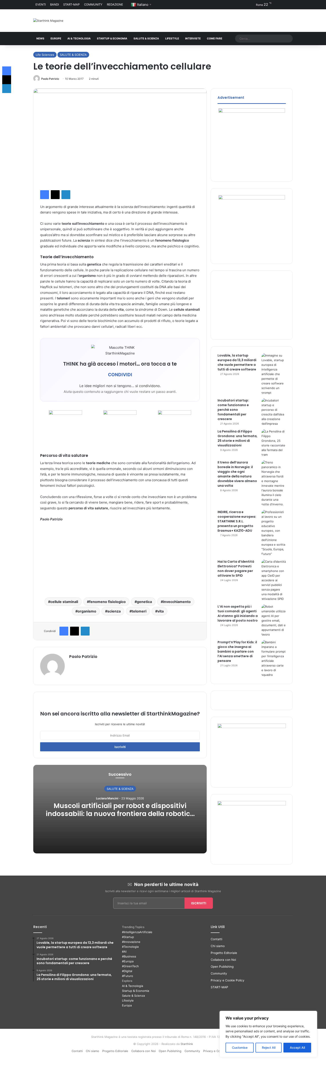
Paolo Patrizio (50, 78)
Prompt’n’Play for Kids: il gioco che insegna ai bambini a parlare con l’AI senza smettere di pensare (237, 651)
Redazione (115, 4)
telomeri (139, 611)
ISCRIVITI (198, 903)
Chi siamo (218, 946)
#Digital (127, 971)
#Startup (128, 937)
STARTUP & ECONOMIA (112, 38)
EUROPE (56, 38)
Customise (239, 1047)
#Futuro (127, 976)
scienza (114, 611)
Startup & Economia (135, 990)
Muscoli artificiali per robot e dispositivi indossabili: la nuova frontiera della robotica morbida (120, 813)
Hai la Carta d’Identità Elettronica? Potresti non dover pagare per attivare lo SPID (236, 568)
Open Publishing (222, 966)
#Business (129, 956)
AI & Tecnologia (79, 38)
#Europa (128, 961)
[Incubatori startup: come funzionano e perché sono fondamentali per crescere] (273, 412)
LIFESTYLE (172, 38)
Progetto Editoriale (224, 953)
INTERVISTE (193, 38)
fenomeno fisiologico (107, 601)
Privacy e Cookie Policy (227, 980)
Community (93, 4)
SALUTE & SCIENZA (146, 38)
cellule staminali (64, 601)
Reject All (268, 1047)
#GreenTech (130, 966)
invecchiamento (177, 601)
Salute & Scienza (133, 995)
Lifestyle (128, 1000)
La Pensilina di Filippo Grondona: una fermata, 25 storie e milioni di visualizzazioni (237, 438)
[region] (268, 1034)
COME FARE (214, 38)
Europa (127, 1005)
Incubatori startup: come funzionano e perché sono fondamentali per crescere (233, 409)
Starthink (187, 1044)
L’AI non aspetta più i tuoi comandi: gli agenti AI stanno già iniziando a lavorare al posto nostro (238, 613)
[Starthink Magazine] (48, 20)
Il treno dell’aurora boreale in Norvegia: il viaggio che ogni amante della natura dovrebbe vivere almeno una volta (237, 474)
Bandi (54, 4)
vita (160, 611)
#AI (124, 951)
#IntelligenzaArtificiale (137, 932)
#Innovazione (131, 942)
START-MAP (71, 4)
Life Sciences (45, 54)
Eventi (40, 4)
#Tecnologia (130, 946)
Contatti (216, 939)
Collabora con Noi (223, 959)
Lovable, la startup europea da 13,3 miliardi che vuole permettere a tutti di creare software (237, 362)
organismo (87, 611)
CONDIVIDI (120, 374)
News (40, 38)
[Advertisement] (120, 559)
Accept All (297, 1047)
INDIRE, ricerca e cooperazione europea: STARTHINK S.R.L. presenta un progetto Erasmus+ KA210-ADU (237, 521)
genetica (144, 601)
